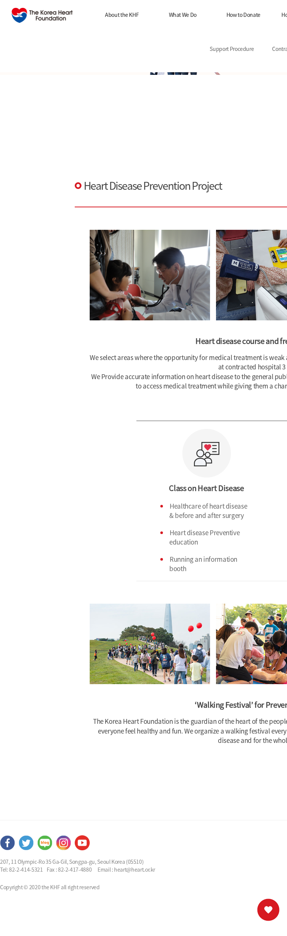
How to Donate (243, 14)
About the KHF (122, 14)
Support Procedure (232, 48)
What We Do (183, 14)
